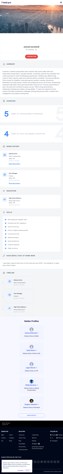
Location (3, 438)
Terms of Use (22, 438)
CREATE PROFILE (31, 415)
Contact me (31, 56)
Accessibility (22, 443)
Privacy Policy (22, 446)
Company (11, 438)
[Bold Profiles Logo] (6, 2)
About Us (34, 438)
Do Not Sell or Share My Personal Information (38, 447)
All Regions (35, 443)
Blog (20, 441)
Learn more (20, 470)
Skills (2, 435)
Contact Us (21, 435)
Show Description (14, 164)
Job (2, 441)
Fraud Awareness (23, 449)
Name (10, 441)
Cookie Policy (35, 435)
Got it (27, 470)
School (11, 435)
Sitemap (34, 441)
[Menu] (61, 2)
